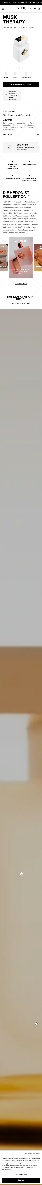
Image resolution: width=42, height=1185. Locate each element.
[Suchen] (32, 8)
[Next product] (36, 284)
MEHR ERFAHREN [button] (12, 98)
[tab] (17, 68)
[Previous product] (6, 284)
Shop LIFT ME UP (21, 284)
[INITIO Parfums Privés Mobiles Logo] (21, 8)
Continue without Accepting (31, 1153)
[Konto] (35, 8)
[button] (6, 75)
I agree (21, 1180)
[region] (21, 1167)
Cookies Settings (21, 1174)
